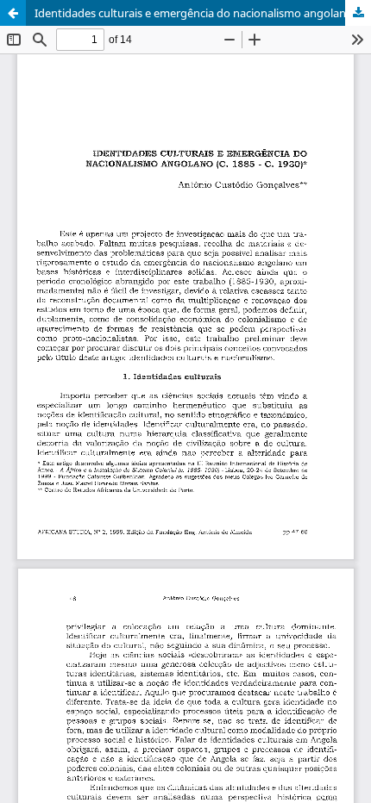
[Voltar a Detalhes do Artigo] (13, 13)
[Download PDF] (358, 13)
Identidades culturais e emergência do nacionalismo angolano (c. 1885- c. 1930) (203, 13)
